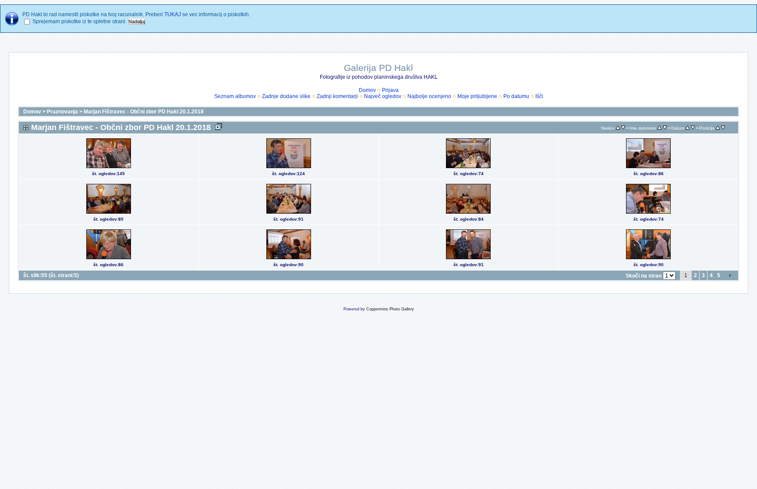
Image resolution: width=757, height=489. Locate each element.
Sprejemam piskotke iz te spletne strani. (79, 21)
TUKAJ (172, 14)
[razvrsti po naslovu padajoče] (623, 128)
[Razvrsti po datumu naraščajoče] (688, 128)
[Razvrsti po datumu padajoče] (693, 128)
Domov (367, 90)
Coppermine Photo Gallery (390, 309)
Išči (539, 96)
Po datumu (516, 96)
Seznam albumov (235, 96)
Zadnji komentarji (337, 96)
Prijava (390, 90)
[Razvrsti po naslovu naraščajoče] (618, 128)
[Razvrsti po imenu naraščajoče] (659, 128)
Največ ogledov (382, 96)
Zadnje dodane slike (286, 96)
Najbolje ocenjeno (429, 96)
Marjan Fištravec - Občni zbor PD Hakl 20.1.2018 (144, 112)
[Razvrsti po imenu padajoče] (665, 128)
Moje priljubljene (477, 96)
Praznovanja (63, 112)
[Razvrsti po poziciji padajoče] (723, 128)
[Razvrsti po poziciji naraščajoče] (718, 128)
